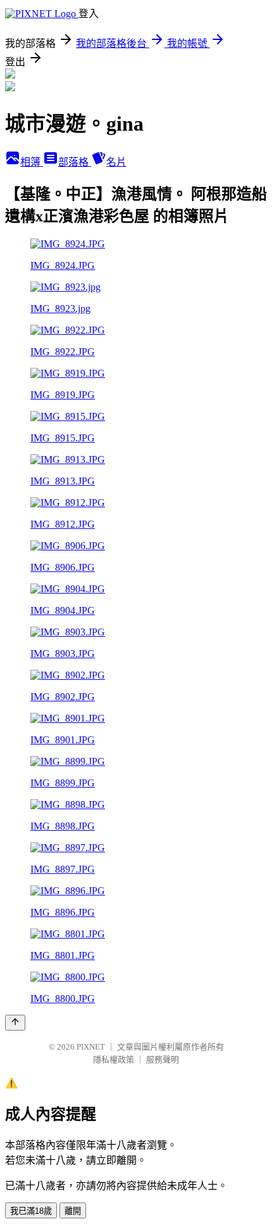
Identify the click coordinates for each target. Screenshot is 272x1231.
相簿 (31, 162)
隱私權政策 (113, 1059)
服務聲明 (162, 1059)
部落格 (74, 162)
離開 (73, 1211)
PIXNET (91, 1047)
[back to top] (15, 1023)
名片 (116, 162)
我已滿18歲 (31, 1211)
